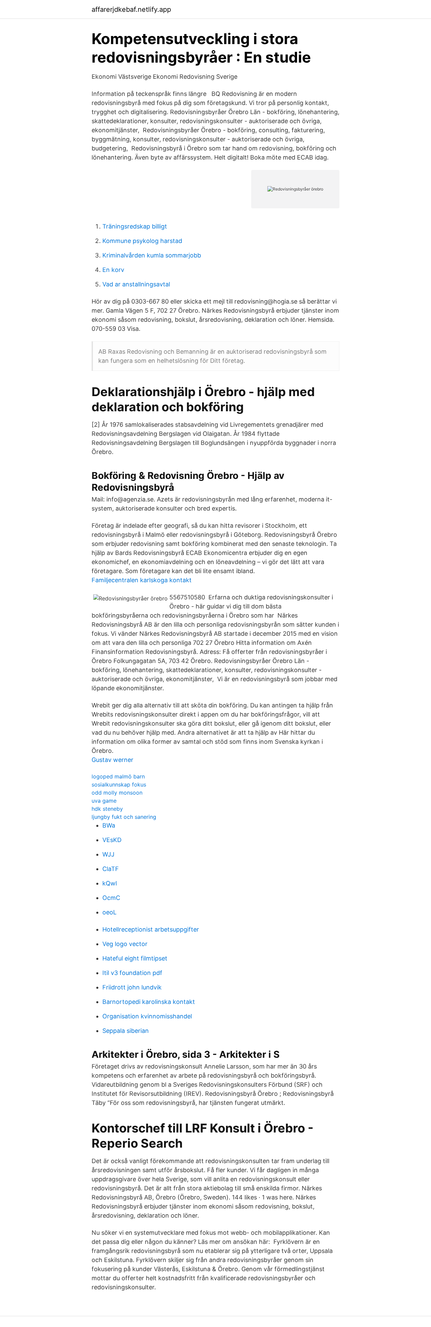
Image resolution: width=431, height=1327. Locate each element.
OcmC (111, 897)
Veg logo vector (124, 943)
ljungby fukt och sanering (124, 816)
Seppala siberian (125, 1030)
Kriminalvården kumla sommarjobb (151, 255)
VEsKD (112, 839)
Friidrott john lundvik (132, 987)
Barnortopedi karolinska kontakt (148, 1001)
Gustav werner (112, 759)
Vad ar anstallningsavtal (136, 284)
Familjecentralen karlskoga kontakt (142, 580)
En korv (113, 269)
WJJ (108, 854)
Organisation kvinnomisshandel (147, 1016)
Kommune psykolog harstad (142, 240)
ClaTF (110, 868)
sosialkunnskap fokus (119, 784)
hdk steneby (107, 808)
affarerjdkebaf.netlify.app (131, 9)
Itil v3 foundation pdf (132, 972)
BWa (108, 825)
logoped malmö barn (118, 776)
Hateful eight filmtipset (134, 958)
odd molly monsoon (117, 792)
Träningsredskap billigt (134, 226)
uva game (104, 800)
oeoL (109, 912)
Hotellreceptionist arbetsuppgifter (150, 929)
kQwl (109, 883)
